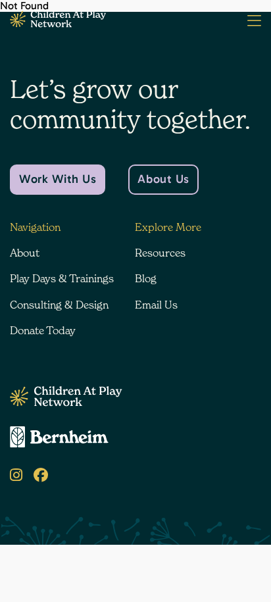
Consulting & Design (59, 304)
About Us (163, 179)
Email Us (156, 304)
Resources (160, 252)
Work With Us (57, 179)
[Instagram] (16, 475)
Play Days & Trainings (62, 278)
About (24, 252)
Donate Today (43, 330)
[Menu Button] (254, 21)
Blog (146, 278)
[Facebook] (41, 475)
